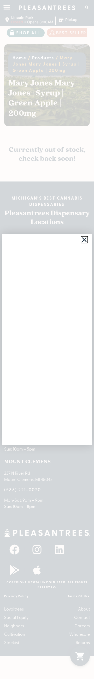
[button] (84, 240)
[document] (47, 339)
